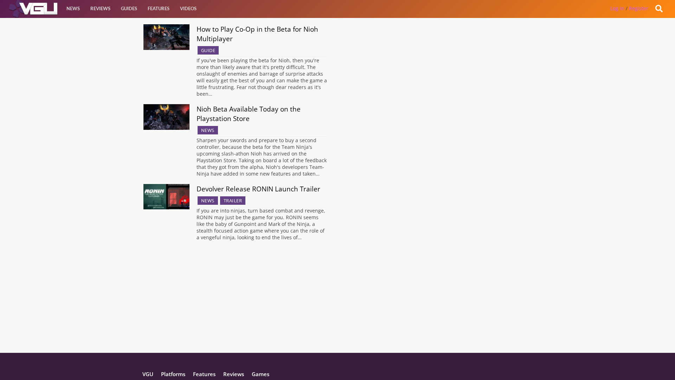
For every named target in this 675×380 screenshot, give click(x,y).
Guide (208, 50)
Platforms (173, 374)
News (73, 8)
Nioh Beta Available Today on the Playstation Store (249, 113)
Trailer (233, 200)
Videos (188, 8)
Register (638, 8)
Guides (129, 8)
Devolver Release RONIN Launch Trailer (258, 189)
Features (158, 8)
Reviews (100, 8)
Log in (617, 8)
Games (260, 374)
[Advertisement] (337, 303)
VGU (147, 374)
